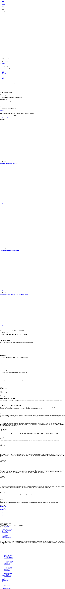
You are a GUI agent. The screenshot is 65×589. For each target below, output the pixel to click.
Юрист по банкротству (9, 561)
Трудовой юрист (6, 569)
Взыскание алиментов (9, 565)
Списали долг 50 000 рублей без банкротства (9, 250)
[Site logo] (7, 33)
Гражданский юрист (5, 535)
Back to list (1, 116)
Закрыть (1, 551)
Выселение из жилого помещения (11, 571)
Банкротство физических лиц (6, 530)
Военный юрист (6, 574)
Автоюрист (6, 553)
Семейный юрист (5, 528)
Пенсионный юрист (7, 564)
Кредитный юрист (5, 531)
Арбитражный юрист (7, 576)
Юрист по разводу (9, 568)
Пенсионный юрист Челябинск (7, 529)
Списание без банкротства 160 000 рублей (8, 163)
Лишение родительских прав (10, 566)
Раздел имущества (9, 567)
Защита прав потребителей (6, 537)
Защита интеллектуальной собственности (10, 577)
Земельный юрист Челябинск (6, 538)
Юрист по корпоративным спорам (9, 578)
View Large (3, 159)
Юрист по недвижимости (8, 573)
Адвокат (3, 539)
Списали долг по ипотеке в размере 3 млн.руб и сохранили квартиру (14, 294)
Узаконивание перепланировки (11, 572)
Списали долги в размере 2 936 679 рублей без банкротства (12, 206)
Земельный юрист (7, 559)
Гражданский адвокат (9, 557)
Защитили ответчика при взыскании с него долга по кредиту (12, 328)
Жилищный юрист (5, 536)
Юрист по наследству (5, 532)
